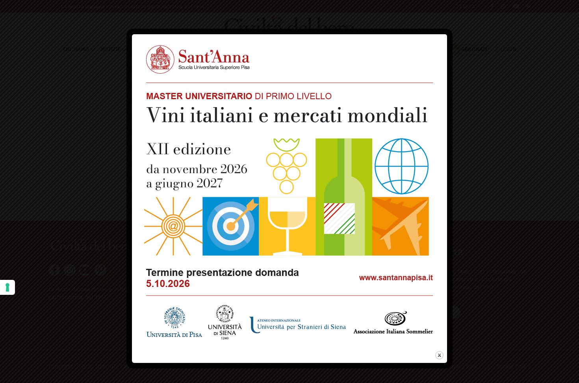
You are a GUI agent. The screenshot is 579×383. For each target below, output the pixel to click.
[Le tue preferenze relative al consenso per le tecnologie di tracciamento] (7, 287)
